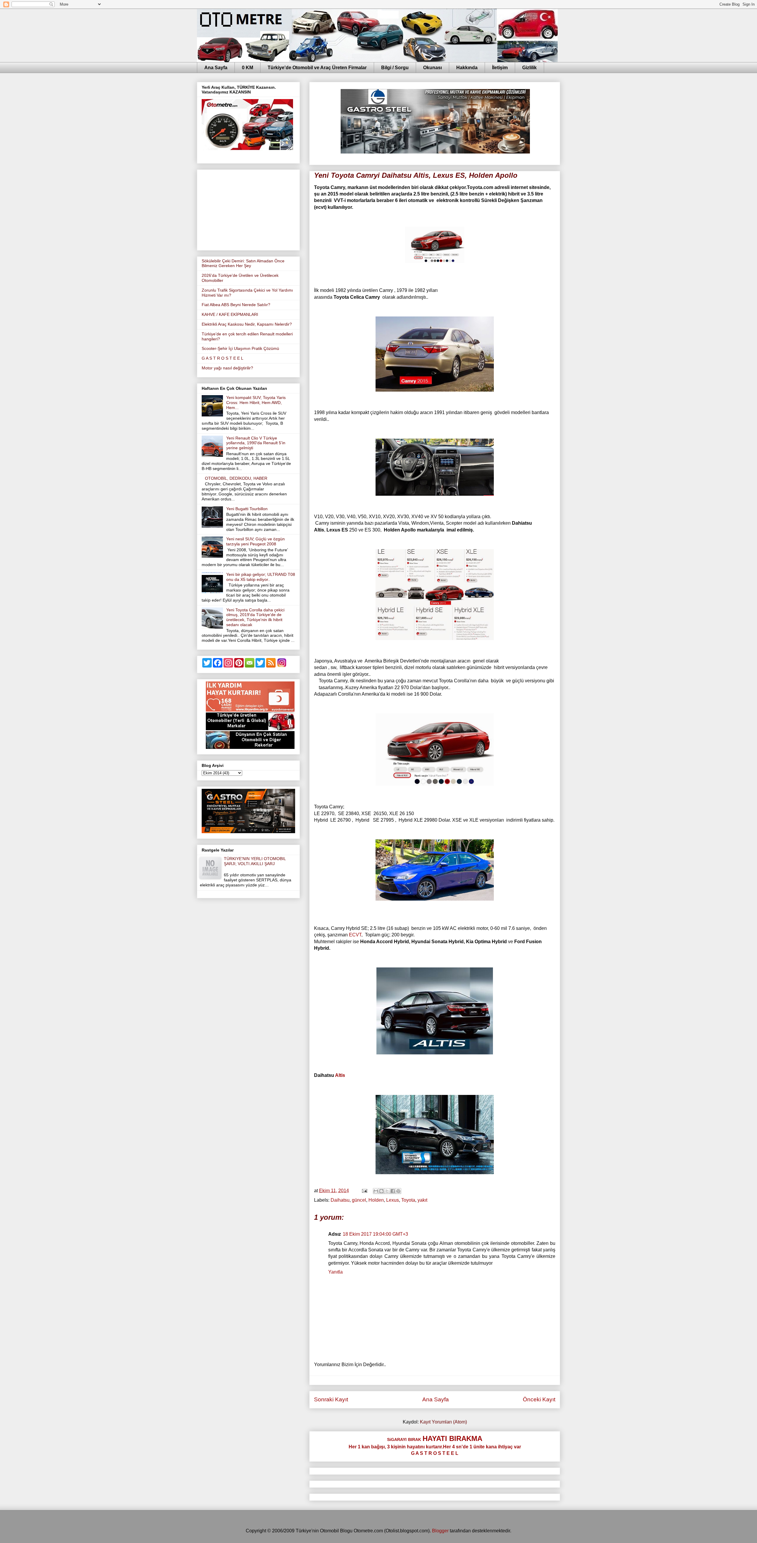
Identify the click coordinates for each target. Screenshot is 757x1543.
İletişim (500, 67)
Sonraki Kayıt (331, 1399)
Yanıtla (335, 1271)
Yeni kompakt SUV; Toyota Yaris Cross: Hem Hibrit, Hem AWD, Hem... (256, 402)
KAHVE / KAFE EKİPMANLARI (230, 314)
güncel (359, 1200)
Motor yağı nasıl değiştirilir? (227, 368)
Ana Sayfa (215, 67)
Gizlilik (529, 67)
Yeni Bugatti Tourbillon (247, 508)
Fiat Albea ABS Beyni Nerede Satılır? (236, 304)
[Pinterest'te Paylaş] (398, 1191)
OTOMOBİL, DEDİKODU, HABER (236, 478)
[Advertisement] (248, 209)
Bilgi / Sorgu (395, 67)
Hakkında (467, 67)
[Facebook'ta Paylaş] (393, 1191)
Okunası (432, 67)
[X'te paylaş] (387, 1191)
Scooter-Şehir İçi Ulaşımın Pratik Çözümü (240, 348)
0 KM (247, 67)
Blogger (440, 1530)
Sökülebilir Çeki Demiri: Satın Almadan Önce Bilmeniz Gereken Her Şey (243, 263)
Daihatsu (340, 1200)
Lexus (392, 1200)
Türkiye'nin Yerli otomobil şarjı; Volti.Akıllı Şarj (255, 861)
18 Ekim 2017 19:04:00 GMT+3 (375, 1234)
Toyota (408, 1200)
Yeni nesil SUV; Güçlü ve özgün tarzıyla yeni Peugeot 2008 (255, 541)
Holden (376, 1200)
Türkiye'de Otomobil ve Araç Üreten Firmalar (317, 67)
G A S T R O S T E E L (222, 358)
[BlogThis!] (381, 1191)
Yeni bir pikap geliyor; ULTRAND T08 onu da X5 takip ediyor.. (260, 577)
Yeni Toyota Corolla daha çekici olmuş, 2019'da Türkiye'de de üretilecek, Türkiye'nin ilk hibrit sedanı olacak (255, 617)
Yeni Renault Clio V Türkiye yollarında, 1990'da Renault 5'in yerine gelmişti (255, 443)
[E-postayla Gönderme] (364, 1190)
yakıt (422, 1200)
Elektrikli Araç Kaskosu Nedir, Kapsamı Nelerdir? (247, 324)
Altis (340, 1075)
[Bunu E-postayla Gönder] (376, 1191)
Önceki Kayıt (539, 1399)
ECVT (355, 934)
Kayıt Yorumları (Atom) (443, 1421)
